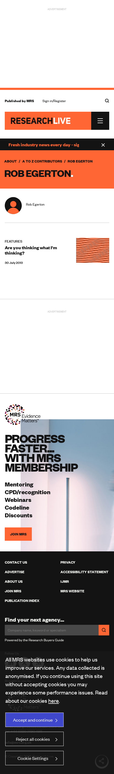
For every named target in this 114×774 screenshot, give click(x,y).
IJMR (64, 581)
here (53, 700)
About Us (14, 581)
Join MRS (18, 534)
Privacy (67, 562)
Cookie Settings (32, 758)
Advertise (14, 571)
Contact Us (16, 562)
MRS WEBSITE (72, 591)
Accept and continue (33, 720)
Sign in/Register (54, 100)
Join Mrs (13, 591)
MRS (30, 100)
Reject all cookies (33, 739)
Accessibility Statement (84, 571)
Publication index (22, 600)
